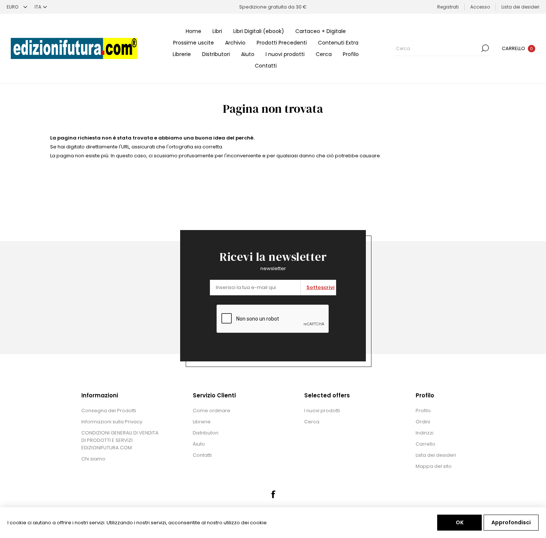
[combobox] (437, 48)
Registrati (448, 7)
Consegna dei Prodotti (108, 410)
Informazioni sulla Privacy (111, 421)
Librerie (182, 54)
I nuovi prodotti (285, 54)
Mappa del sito (434, 466)
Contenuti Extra (338, 42)
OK (460, 522)
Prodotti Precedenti (282, 42)
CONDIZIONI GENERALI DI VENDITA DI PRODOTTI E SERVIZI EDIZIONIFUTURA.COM (120, 440)
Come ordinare (211, 410)
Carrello (425, 443)
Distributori (216, 54)
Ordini (423, 421)
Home (193, 31)
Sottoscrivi (320, 287)
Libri (217, 31)
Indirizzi (424, 432)
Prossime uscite (193, 42)
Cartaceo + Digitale (320, 31)
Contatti (266, 65)
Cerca (324, 54)
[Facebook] (273, 494)
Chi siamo (93, 458)
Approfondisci (511, 522)
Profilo (351, 54)
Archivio (235, 42)
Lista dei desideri (436, 455)
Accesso (480, 7)
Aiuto (247, 54)
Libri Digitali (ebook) (258, 31)
